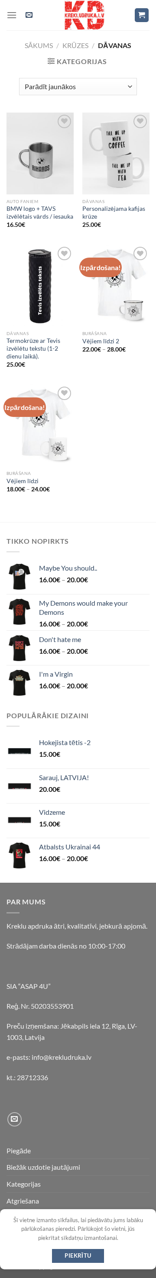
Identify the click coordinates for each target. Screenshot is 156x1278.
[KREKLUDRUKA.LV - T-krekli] (84, 15)
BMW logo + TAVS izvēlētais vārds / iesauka (39, 212)
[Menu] (11, 15)
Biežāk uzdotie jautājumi (43, 1167)
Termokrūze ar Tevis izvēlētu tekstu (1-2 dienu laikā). (33, 348)
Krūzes (75, 45)
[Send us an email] (14, 1119)
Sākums (39, 45)
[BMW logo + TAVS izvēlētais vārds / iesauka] (40, 153)
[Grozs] (142, 15)
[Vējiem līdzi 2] (116, 285)
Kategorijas (23, 1184)
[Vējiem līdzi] (40, 425)
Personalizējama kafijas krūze (113, 212)
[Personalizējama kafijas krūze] (116, 153)
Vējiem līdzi (22, 481)
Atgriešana (22, 1201)
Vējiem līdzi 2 (100, 341)
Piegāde (18, 1150)
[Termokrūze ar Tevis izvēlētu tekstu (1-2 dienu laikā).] (40, 285)
